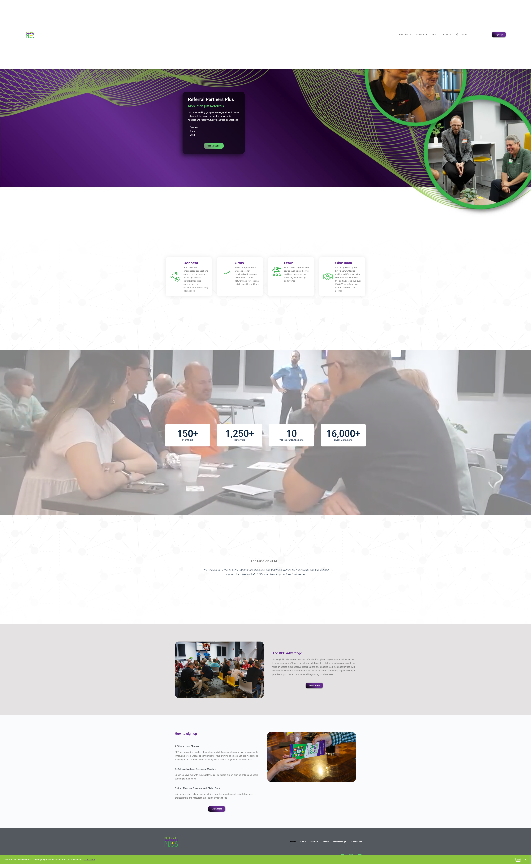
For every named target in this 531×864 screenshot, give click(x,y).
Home (293, 841)
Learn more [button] (89, 859)
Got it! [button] (518, 860)
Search (420, 34)
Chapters (403, 34)
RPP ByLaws (356, 841)
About (435, 34)
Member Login (339, 841)
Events (447, 34)
